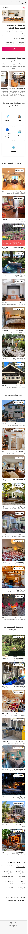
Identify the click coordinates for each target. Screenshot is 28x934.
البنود (10, 927)
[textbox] (19, 44)
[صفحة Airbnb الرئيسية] (24, 7)
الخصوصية (15, 927)
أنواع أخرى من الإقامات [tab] (20, 865)
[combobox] (13, 39)
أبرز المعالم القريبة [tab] (9, 865)
